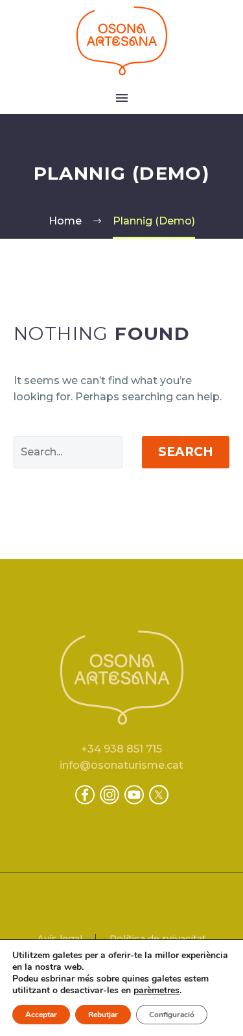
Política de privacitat (158, 939)
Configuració (171, 1014)
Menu (122, 98)
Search (185, 451)
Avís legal (59, 939)
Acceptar (41, 1014)
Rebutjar (103, 1014)
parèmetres (156, 990)
